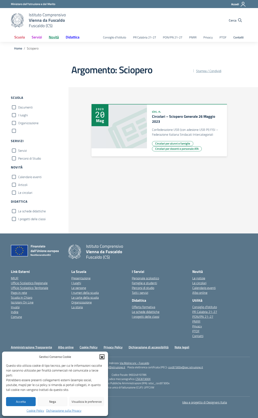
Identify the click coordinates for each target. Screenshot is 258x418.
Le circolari (25, 192)
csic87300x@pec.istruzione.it (185, 367)
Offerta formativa (143, 306)
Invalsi (15, 307)
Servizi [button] (37, 37)
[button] (102, 357)
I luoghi (23, 115)
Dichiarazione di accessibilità (149, 347)
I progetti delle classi (32, 219)
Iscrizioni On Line (22, 302)
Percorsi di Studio (29, 158)
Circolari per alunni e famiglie (172, 143)
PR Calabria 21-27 (144, 37)
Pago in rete (19, 292)
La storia (77, 307)
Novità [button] (54, 37)
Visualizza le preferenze (87, 401)
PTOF (223, 37)
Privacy (208, 37)
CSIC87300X (143, 379)
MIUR (14, 278)
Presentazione (81, 278)
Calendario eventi (30, 176)
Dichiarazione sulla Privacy (63, 410)
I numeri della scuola (85, 292)
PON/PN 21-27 (172, 37)
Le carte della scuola (85, 297)
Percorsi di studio (143, 287)
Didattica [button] (72, 37)
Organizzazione (28, 123)
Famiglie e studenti (144, 283)
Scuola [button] (19, 37)
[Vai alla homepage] (17, 20)
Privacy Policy (113, 347)
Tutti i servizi (140, 292)
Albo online (199, 292)
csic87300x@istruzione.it (110, 367)
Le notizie (198, 278)
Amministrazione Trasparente (31, 347)
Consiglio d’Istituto (114, 37)
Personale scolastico (145, 278)
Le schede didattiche (32, 211)
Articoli (22, 184)
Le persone (78, 287)
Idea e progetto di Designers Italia (204, 402)
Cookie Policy (35, 410)
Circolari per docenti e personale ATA (177, 149)
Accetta (21, 401)
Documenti (25, 107)
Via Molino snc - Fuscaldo (134, 363)
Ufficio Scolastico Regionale (29, 283)
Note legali (182, 347)
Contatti (238, 37)
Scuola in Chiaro (21, 297)
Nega (52, 401)
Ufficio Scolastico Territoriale (29, 287)
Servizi (22, 150)
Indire (14, 312)
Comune (16, 316)
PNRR (193, 37)
